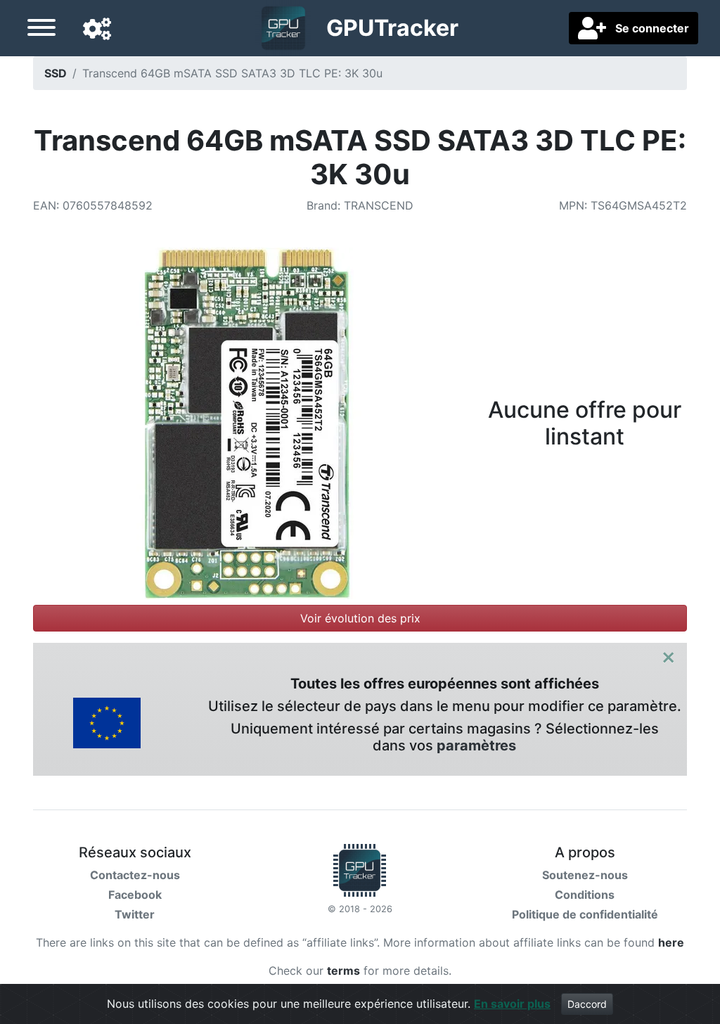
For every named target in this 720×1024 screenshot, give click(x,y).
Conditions (585, 895)
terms (343, 971)
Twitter (135, 914)
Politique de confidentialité (585, 914)
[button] (97, 29)
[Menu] (41, 29)
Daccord (587, 1004)
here (671, 942)
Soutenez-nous (585, 875)
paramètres (476, 745)
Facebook (135, 895)
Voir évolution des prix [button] (360, 618)
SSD (55, 73)
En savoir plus (512, 1004)
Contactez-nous (135, 875)
